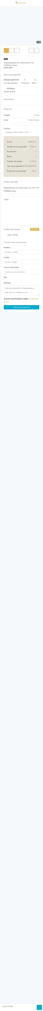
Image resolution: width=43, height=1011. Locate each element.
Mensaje (7, 283)
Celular (6, 257)
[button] (31, 50)
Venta (6, 59)
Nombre (7, 247)
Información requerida (21, 307)
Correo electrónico (11, 267)
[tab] (6, 50)
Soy (5, 277)
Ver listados (34, 229)
